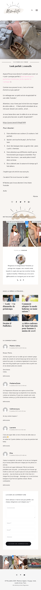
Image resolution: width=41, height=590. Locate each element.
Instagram (20, 280)
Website (17, 280)
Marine (24, 250)
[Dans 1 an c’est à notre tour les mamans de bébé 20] (20, 562)
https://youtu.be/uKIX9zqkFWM (14, 122)
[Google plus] (29, 202)
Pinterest (23, 280)
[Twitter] (20, 202)
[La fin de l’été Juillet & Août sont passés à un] (34, 562)
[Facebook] (16, 202)
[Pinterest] (25, 202)
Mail (24, 575)
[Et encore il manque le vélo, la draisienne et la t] (15, 234)
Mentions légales (21, 581)
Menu (36, 10)
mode (26, 62)
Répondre (6, 376)
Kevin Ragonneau (24, 585)
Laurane (13, 427)
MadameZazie (15, 383)
